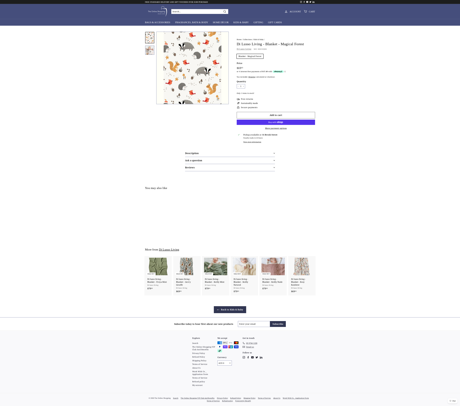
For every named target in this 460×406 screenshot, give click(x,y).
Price (239, 63)
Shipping (251, 77)
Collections (247, 39)
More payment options (276, 128)
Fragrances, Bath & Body (191, 22)
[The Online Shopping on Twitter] (257, 357)
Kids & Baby (241, 22)
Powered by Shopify (243, 401)
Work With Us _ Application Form (200, 372)
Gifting (258, 22)
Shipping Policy (199, 360)
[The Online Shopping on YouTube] (252, 357)
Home (239, 39)
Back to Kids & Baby (231, 309)
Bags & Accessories (157, 22)
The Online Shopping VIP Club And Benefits (203, 348)
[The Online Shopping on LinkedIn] (261, 357)
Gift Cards (275, 22)
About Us (196, 368)
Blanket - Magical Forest (250, 56)
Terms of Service (199, 364)
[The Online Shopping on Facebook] (248, 357)
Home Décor (221, 22)
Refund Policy (198, 357)
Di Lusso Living (244, 49)
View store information (252, 142)
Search (195, 343)
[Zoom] (192, 68)
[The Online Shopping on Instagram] (244, 357)
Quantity (241, 81)
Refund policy (198, 381)
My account (197, 385)
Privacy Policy (198, 353)
